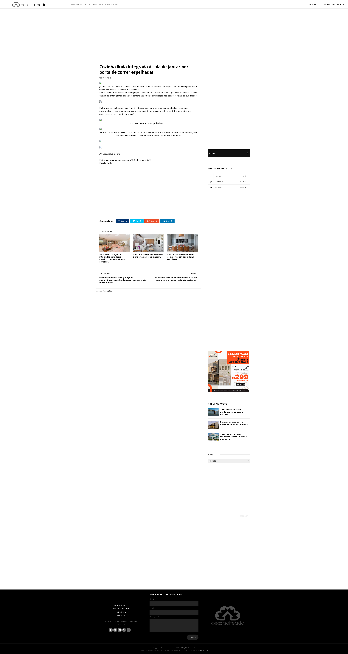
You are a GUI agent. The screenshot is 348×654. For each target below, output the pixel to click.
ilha (146, 210)
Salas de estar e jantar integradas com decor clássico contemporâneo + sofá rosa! (112, 258)
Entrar (312, 4)
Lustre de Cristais (155, 210)
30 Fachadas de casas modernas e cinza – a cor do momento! (233, 436)
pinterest (230, 187)
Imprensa (121, 612)
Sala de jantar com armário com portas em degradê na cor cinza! (180, 257)
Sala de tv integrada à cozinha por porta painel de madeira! (148, 255)
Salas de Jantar (180, 210)
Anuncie (121, 615)
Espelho (140, 210)
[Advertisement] (174, 34)
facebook (230, 176)
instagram (230, 182)
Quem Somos (121, 605)
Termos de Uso (121, 609)
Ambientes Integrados (113, 210)
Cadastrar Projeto (334, 4)
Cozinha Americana (129, 210)
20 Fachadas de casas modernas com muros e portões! (231, 411)
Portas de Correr (169, 210)
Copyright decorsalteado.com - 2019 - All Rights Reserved (174, 648)
